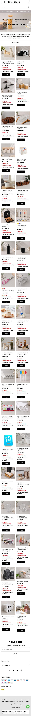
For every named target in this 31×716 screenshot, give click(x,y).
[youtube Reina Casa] (17, 670)
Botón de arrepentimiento (15, 704)
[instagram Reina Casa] (9, 670)
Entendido (23, 713)
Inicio (3, 19)
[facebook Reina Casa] (13, 670)
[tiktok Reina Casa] (21, 670)
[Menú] (2, 2)
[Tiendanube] (15, 707)
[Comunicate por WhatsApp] (27, 706)
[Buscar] (28, 7)
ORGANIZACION (9, 19)
